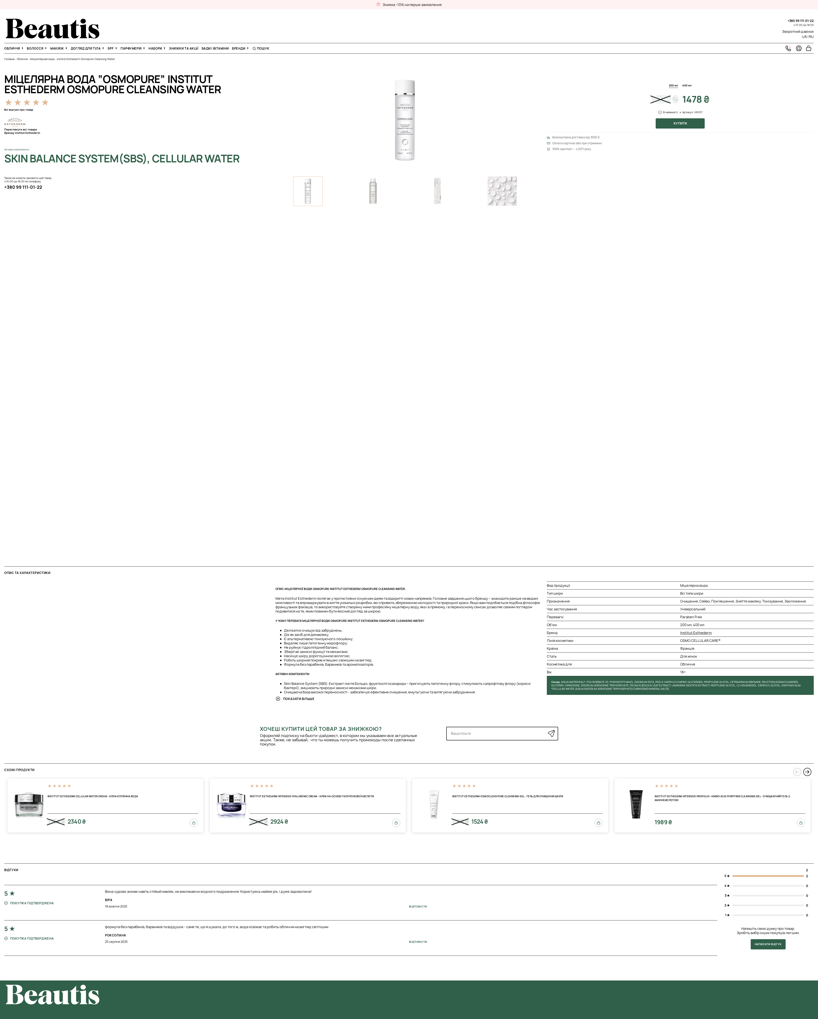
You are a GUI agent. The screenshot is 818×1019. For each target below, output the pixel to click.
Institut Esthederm (696, 632)
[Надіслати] (551, 733)
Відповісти (418, 906)
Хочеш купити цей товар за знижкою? (321, 729)
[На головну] (52, 37)
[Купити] (194, 823)
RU (811, 36)
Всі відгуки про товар (18, 110)
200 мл (673, 85)
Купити (680, 123)
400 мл (687, 85)
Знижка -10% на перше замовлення (412, 4)
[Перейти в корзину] (808, 48)
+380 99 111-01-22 (801, 21)
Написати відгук (768, 944)
